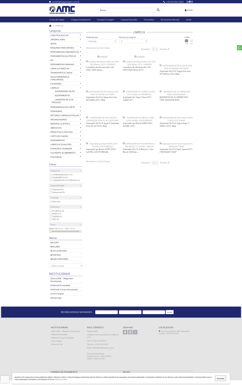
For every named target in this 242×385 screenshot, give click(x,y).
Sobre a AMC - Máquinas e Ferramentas (65, 331)
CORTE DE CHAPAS (59, 136)
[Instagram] (192, 1)
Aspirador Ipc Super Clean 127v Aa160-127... (137, 98)
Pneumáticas (56, 156)
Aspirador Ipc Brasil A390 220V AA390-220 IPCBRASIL (101, 150)
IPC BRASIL (56, 211)
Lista (191, 43)
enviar (169, 312)
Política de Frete (57, 344)
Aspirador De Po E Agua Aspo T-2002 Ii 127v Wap (175, 124)
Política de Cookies (60, 379)
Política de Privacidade (60, 285)
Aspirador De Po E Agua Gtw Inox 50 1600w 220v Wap (175, 72)
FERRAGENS (56, 111)
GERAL (53, 43)
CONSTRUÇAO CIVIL (59, 35)
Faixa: (51, 228)
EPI (51, 60)
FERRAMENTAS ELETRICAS (63, 56)
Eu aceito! (220, 378)
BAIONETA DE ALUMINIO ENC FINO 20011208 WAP (174, 98)
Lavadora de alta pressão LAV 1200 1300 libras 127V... (137, 68)
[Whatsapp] (187, 1)
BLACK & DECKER (58, 250)
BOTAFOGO (55, 254)
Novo (54, 201)
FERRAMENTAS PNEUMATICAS (64, 51)
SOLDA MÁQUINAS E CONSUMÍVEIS (59, 78)
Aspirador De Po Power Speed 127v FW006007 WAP (176, 150)
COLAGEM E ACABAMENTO (62, 152)
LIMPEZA (54, 87)
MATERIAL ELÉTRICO (60, 123)
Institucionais (59, 273)
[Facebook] (190, 1)
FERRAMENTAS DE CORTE (62, 107)
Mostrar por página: (127, 37)
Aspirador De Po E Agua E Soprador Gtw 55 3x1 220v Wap (102, 124)
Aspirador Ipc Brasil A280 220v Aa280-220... (137, 124)
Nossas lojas (56, 297)
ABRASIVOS (56, 127)
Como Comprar (57, 293)
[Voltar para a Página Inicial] (50, 25)
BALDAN (54, 242)
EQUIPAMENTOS (62, 95)
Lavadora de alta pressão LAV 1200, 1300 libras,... (100, 68)
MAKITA (55, 213)
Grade (186, 43)
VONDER (55, 216)
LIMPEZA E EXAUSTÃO (60, 144)
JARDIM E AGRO (57, 39)
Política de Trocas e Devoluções (64, 289)
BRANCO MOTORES (59, 259)
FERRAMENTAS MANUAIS (62, 64)
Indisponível (57, 192)
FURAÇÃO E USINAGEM (61, 148)
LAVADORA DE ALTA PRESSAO (64, 180)
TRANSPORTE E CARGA (61, 72)
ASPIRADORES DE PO (65, 91)
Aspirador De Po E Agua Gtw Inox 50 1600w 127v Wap (101, 98)
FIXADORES (56, 83)
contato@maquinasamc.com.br (66, 1)
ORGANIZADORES (58, 119)
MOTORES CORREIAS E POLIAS (64, 115)
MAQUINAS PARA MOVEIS (62, 47)
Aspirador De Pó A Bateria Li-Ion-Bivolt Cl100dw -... (138, 150)
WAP (54, 219)
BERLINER (55, 246)
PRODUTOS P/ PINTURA (61, 131)
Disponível (56, 189)
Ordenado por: (92, 37)
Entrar (190, 10)
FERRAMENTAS (57, 140)
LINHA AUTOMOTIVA (59, 68)
